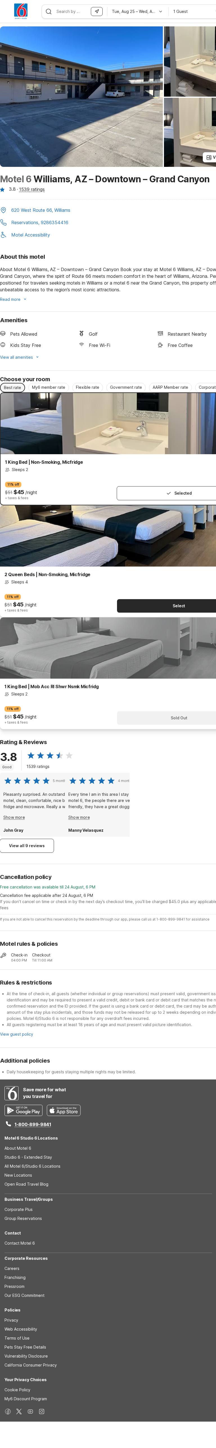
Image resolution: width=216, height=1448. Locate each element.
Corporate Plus (18, 1209)
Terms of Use (17, 1338)
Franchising (15, 1277)
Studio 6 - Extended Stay (28, 1157)
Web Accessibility (20, 1329)
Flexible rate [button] (87, 387)
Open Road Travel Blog (26, 1184)
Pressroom (14, 1286)
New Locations (18, 1175)
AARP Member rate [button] (170, 387)
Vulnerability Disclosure (26, 1356)
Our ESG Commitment (24, 1295)
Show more (14, 817)
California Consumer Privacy (30, 1365)
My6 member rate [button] (48, 387)
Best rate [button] (12, 387)
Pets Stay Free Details (25, 1347)
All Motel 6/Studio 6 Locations (32, 1166)
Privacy (11, 1320)
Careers (11, 1268)
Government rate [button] (126, 387)
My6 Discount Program (25, 1398)
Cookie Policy (17, 1389)
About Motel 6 (17, 1148)
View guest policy (16, 1034)
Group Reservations (23, 1218)
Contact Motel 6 (19, 1243)
